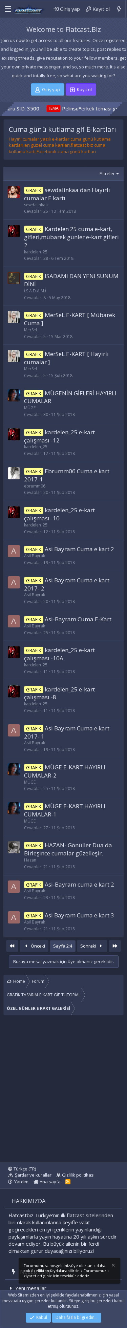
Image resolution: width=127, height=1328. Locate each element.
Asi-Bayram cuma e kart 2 (79, 884)
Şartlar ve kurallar (33, 1175)
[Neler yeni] (119, 9)
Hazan (30, 860)
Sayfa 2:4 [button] (62, 946)
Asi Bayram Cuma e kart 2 (79, 549)
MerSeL (31, 330)
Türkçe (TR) (24, 1169)
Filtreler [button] (107, 173)
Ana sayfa (50, 1182)
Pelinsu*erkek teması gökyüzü (80, 108)
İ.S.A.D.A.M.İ (35, 291)
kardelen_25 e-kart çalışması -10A (59, 654)
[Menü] (6, 9)
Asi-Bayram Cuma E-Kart (78, 619)
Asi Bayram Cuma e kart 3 (79, 915)
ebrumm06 (34, 486)
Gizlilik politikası (78, 1175)
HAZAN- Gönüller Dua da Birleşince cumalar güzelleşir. (68, 849)
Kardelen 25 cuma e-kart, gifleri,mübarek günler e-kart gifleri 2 (71, 237)
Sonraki (88, 946)
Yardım (21, 1182)
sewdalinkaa (36, 205)
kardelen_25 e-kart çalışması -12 (59, 436)
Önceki (37, 946)
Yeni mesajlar (30, 1288)
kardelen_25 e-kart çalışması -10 (59, 514)
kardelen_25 (35, 252)
